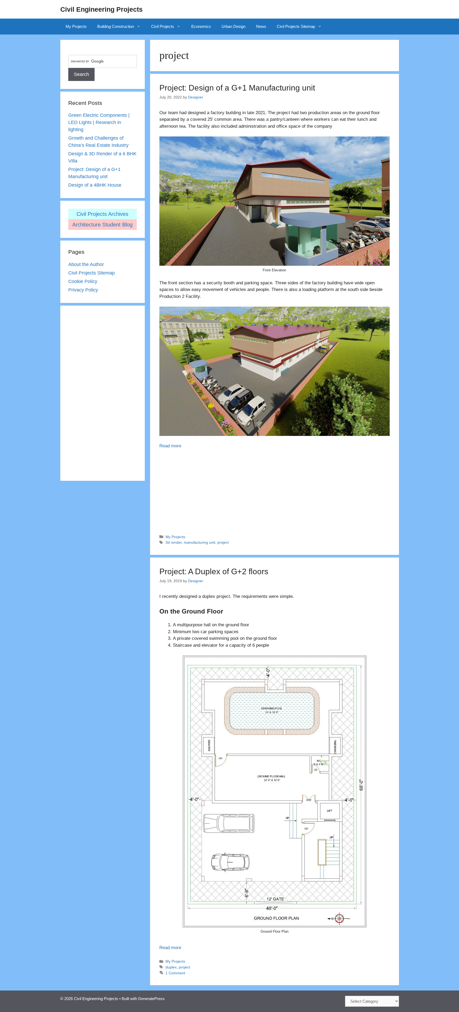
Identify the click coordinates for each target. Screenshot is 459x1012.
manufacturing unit (199, 542)
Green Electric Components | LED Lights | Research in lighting (99, 122)
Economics (201, 26)
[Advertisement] (274, 489)
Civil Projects (162, 26)
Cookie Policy (82, 281)
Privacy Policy (83, 290)
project (223, 542)
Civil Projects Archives (102, 214)
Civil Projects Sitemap (296, 26)
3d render (173, 542)
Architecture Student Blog (102, 225)
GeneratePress (151, 998)
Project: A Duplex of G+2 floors (213, 571)
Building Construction (115, 26)
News (261, 26)
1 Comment (175, 973)
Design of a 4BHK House (94, 185)
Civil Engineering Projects (101, 9)
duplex (171, 967)
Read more (170, 445)
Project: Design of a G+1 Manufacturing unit (237, 87)
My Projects (76, 26)
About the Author (86, 264)
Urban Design (233, 26)
